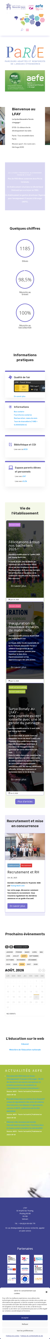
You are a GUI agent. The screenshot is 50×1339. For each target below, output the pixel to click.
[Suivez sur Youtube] (33, 19)
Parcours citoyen (14, 606)
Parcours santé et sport (17, 692)
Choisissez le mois (21, 947)
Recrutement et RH (23, 872)
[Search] (7, 946)
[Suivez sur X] (29, 19)
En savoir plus (19, 396)
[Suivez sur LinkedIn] (25, 19)
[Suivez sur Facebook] (16, 19)
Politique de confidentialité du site (31, 1336)
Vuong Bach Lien (19, 557)
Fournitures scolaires (23, 415)
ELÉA (25, 481)
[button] (46, 1292)
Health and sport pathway (17, 687)
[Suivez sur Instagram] (20, 19)
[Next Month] (43, 970)
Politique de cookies (12, 1336)
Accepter (25, 1317)
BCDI (26, 449)
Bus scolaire (19, 412)
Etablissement (13, 865)
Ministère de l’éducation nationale (25, 1050)
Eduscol (25, 1044)
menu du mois (31, 418)
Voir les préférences (25, 1330)
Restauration (19, 418)
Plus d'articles (25, 801)
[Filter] (11, 946)
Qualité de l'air (22, 377)
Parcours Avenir (14, 525)
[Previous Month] (39, 970)
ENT (24, 476)
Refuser (25, 1324)
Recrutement (26, 865)
